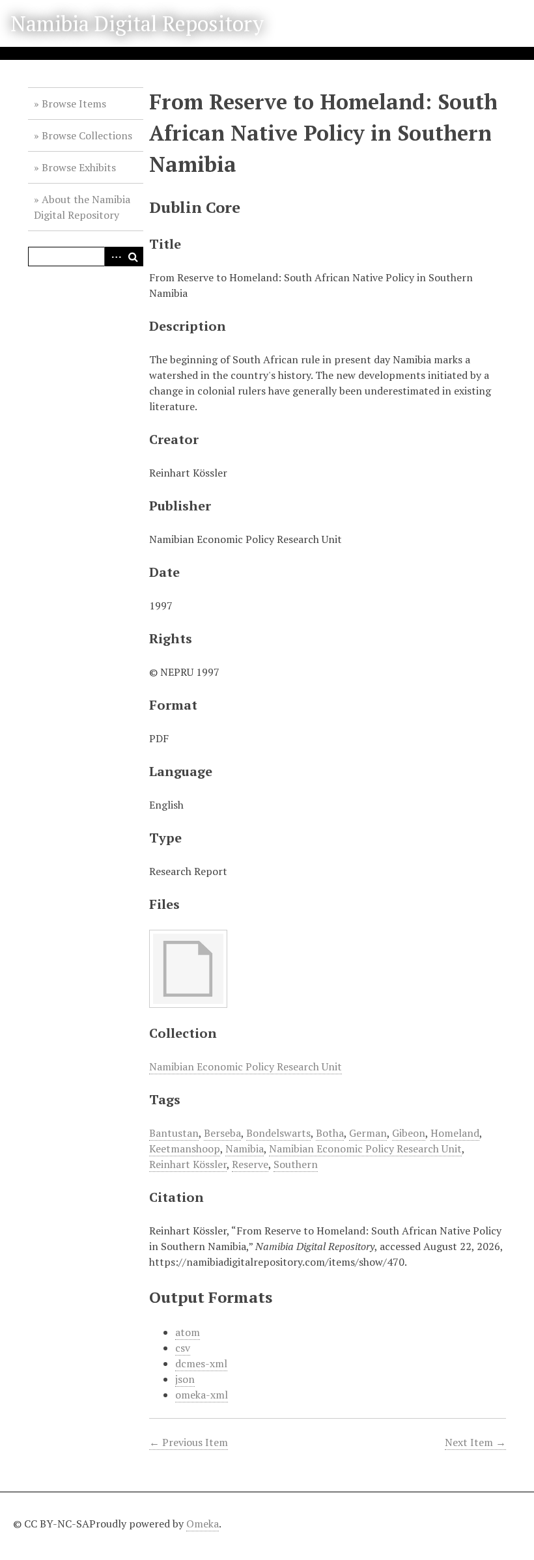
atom (187, 1332)
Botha (330, 1133)
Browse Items (74, 103)
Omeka (202, 1523)
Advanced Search (114, 256)
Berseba (222, 1133)
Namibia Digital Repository (137, 23)
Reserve (250, 1164)
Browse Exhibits (79, 167)
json (185, 1379)
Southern (296, 1164)
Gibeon (408, 1133)
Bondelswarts (278, 1133)
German (368, 1133)
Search (133, 256)
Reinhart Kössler (188, 1164)
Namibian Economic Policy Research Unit (245, 1066)
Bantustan (174, 1133)
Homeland (454, 1133)
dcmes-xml (201, 1363)
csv (182, 1348)
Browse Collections (87, 135)
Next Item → (475, 1442)
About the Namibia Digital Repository (82, 207)
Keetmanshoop (184, 1148)
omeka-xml (201, 1394)
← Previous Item (188, 1442)
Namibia (244, 1148)
